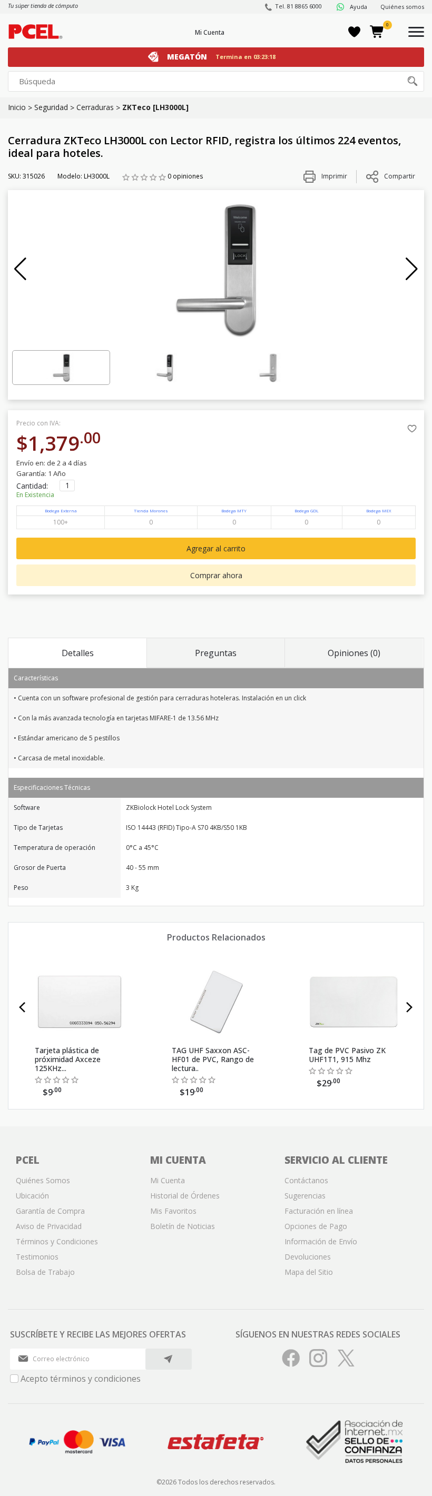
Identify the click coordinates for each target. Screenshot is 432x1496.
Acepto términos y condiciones (81, 1378)
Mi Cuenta (209, 32)
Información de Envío (320, 1241)
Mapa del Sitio (308, 1272)
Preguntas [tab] (216, 653)
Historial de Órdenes (185, 1196)
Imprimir (333, 176)
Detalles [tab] (78, 653)
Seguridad (51, 107)
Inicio (17, 107)
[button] (20, 269)
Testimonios (37, 1257)
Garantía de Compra (50, 1211)
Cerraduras (95, 107)
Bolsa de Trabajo (45, 1272)
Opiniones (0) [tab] (354, 653)
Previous (22, 1007)
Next (409, 1007)
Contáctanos (306, 1180)
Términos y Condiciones (57, 1241)
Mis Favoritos (173, 1211)
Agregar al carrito (216, 548)
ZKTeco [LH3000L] (155, 107)
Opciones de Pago (315, 1226)
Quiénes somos (402, 7)
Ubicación (32, 1196)
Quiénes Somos (43, 1180)
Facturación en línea (318, 1211)
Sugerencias (305, 1196)
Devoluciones (307, 1257)
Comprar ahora (216, 575)
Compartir (399, 176)
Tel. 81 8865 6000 (298, 6)
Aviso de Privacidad (49, 1226)
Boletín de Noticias (182, 1226)
